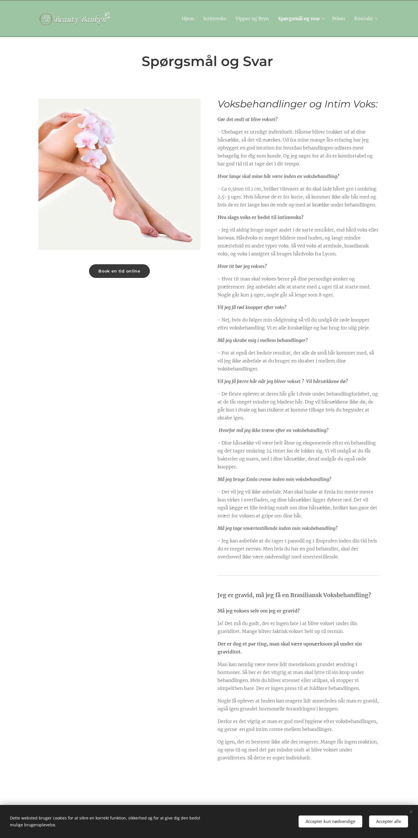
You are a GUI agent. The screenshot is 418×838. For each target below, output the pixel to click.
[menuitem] (189, 18)
